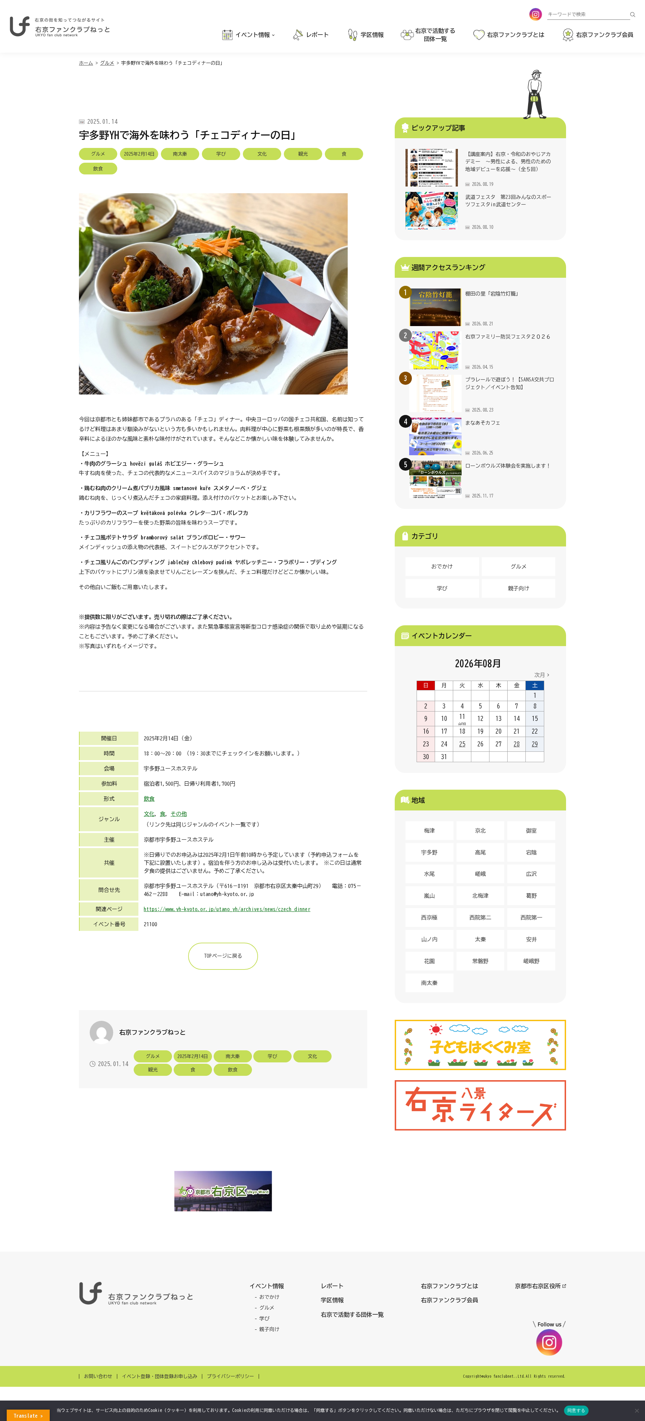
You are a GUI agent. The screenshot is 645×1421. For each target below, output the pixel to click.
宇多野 (429, 852)
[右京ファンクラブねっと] (136, 1293)
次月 (539, 675)
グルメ (519, 566)
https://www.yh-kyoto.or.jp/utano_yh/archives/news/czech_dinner (227, 909)
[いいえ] (636, 1410)
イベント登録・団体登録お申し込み (159, 1376)
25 (462, 744)
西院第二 (480, 917)
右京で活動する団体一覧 (352, 1314)
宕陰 (531, 852)
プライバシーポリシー (230, 1376)
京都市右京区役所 (538, 1286)
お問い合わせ (98, 1376)
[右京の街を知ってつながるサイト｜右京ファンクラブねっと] (60, 26)
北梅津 (480, 895)
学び (442, 588)
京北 (480, 830)
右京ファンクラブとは (449, 1286)
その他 (179, 814)
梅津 (429, 830)
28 (517, 744)
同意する (576, 1410)
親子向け (518, 588)
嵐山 (429, 895)
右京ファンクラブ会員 (449, 1300)
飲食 (149, 798)
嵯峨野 (531, 961)
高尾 (480, 852)
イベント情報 (267, 1286)
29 (535, 744)
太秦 (480, 939)
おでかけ (442, 566)
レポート (332, 1286)
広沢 (531, 874)
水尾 (429, 874)
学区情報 (332, 1300)
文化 (149, 814)
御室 (531, 830)
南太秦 (429, 983)
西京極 (429, 917)
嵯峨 (480, 874)
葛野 (531, 895)
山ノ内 (429, 939)
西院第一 (531, 917)
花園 (429, 961)
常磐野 (480, 961)
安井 (531, 939)
